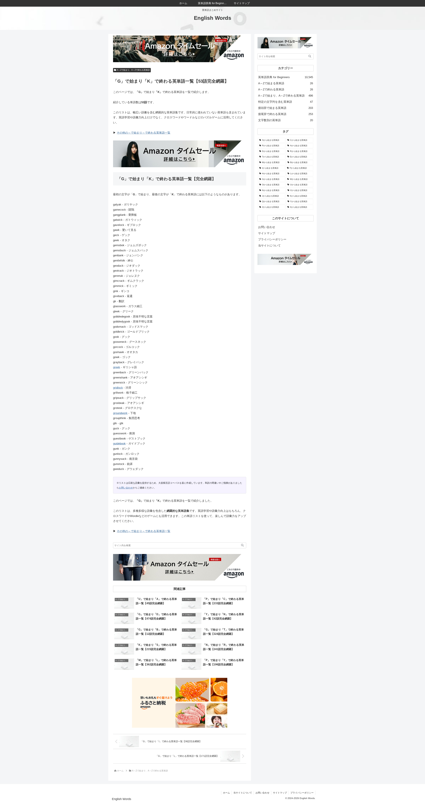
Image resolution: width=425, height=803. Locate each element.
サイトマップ (266, 233)
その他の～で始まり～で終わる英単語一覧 (143, 132)
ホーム (226, 792)
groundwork (120, 413)
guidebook (119, 443)
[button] (242, 545)
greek (116, 367)
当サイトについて (269, 245)
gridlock (118, 387)
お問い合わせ (126, 487)
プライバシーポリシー (272, 239)
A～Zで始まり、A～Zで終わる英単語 (133, 70)
